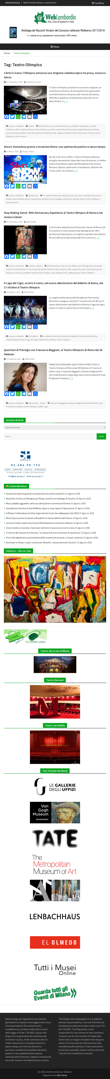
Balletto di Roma (78, 336)
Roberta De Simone (47, 339)
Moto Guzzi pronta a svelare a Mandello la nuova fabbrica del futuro (39, 518)
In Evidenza (33, 336)
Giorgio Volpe (28, 151)
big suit (89, 266)
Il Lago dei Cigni (31, 339)
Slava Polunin (18, 199)
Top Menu (99, 3)
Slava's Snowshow (33, 199)
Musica (39, 266)
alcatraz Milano (71, 266)
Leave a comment (16, 126)
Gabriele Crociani (33, 82)
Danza (30, 129)
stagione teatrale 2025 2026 (69, 133)
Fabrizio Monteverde (15, 339)
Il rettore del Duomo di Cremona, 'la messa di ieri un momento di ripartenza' (43, 532)
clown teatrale (84, 195)
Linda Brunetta (91, 403)
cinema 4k (97, 266)
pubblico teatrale (26, 133)
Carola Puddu (91, 336)
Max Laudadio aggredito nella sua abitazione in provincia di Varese (38, 503)
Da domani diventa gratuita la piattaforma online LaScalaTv (35, 493)
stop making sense (59, 272)
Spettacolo (33, 195)
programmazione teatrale (88, 129)
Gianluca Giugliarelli (76, 403)
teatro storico (21, 136)
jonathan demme (30, 272)
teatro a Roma (88, 133)
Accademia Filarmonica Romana (56, 195)
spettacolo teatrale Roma (74, 199)
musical (72, 129)
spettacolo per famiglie (52, 199)
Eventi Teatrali (40, 129)
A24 (62, 266)
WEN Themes (62, 1075)
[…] (66, 101)
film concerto (61, 269)
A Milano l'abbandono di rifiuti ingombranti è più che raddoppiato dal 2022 (42, 513)
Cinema (32, 266)
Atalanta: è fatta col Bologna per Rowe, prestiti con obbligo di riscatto (40, 498)
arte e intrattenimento (59, 126)
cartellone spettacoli (79, 126)
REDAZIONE (31, 221)
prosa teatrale (12, 133)
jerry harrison (16, 272)
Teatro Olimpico (92, 199)
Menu (56, 46)
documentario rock (23, 269)
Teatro (31, 126)
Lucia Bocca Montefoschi (57, 129)
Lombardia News (18, 486)
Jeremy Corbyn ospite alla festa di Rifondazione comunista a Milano (39, 522)
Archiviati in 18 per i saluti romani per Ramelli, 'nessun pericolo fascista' (41, 542)
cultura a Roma (20, 129)
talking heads (74, 272)
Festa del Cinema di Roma (43, 269)
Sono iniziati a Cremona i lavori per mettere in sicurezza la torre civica (40, 527)
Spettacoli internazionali (45, 133)
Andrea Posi (44, 126)
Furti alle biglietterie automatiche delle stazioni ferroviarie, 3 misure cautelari (44, 537)
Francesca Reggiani (58, 403)
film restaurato (74, 269)
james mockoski (88, 269)
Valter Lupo (43, 406)
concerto (10, 269)
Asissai (74, 195)
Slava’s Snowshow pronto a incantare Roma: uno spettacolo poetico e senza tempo (54, 146)
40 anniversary (53, 266)
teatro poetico (12, 202)
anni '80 (81, 266)
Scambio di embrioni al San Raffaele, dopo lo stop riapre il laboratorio (40, 508)
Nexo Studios (44, 272)
